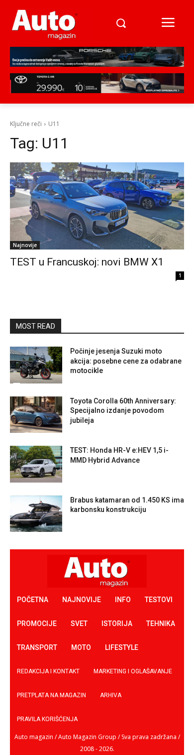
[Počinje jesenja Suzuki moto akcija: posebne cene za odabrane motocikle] (36, 365)
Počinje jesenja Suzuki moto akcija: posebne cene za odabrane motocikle (126, 361)
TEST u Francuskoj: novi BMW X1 (87, 262)
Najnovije (25, 245)
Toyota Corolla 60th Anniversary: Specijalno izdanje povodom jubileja (123, 410)
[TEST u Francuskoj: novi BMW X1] (97, 206)
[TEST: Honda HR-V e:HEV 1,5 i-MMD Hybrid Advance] (36, 464)
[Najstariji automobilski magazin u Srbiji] (45, 23)
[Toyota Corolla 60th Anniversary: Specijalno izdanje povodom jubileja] (36, 414)
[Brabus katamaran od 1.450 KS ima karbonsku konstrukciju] (36, 514)
